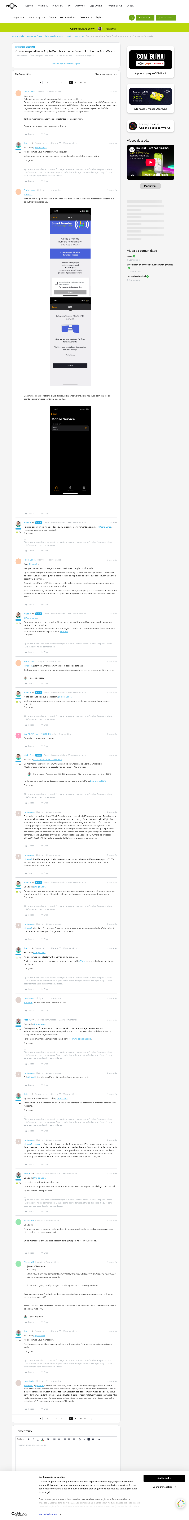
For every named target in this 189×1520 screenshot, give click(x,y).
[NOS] (11, 6)
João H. (27, 143)
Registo (99, 17)
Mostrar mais (150, 186)
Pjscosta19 (29, 1221)
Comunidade (18, 36)
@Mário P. (33, 564)
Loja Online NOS (98, 781)
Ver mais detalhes (48, 1514)
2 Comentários (134, 272)
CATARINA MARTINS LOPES (37, 734)
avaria (129, 256)
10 (80, 82)
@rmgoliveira (39, 887)
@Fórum (64, 632)
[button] (145, 18)
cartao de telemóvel (136, 276)
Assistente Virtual (68, 17)
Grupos (52, 17)
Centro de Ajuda (34, 36)
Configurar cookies (163, 1487)
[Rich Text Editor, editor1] (66, 1457)
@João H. (28, 195)
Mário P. (27, 523)
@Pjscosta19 (39, 1336)
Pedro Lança (29, 92)
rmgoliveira (29, 812)
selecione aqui (84, 1039)
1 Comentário (133, 260)
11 (85, 82)
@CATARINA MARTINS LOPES (47, 760)
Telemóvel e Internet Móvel (58, 36)
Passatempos (85, 17)
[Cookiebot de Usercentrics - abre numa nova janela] (19, 1514)
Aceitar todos (164, 1478)
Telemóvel (78, 36)
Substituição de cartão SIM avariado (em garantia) (150, 265)
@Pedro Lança (40, 148)
